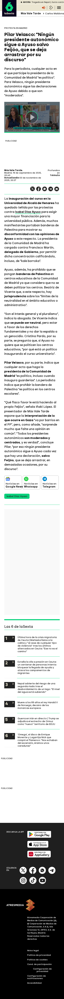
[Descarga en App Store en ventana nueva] (38, 846)
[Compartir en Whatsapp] (45, 190)
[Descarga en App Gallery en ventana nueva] (39, 856)
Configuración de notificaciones (36, 977)
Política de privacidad (39, 955)
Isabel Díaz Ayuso (28, 212)
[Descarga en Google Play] (39, 837)
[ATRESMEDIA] (32, 905)
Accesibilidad (34, 983)
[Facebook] (32, 873)
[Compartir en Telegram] (51, 190)
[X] (33, 190)
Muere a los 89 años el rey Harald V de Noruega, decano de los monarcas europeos (38, 705)
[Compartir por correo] (57, 190)
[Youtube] (42, 883)
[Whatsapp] (42, 873)
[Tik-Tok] (33, 883)
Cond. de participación (39, 964)
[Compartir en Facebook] (39, 190)
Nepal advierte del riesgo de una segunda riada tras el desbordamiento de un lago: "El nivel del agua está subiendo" (39, 687)
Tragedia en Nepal (40, 2)
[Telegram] (52, 873)
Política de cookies (37, 959)
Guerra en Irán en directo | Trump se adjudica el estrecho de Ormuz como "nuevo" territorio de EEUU (38, 721)
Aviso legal (33, 950)
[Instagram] (23, 883)
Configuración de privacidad (42, 970)
